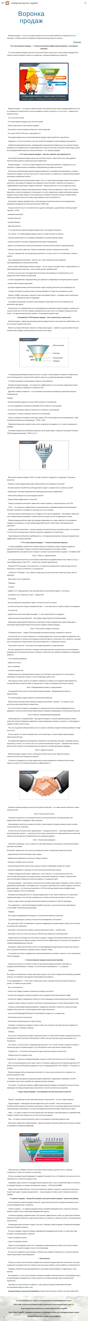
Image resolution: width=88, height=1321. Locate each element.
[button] (2, 3)
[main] (31, 17)
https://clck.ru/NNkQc (52, 1316)
